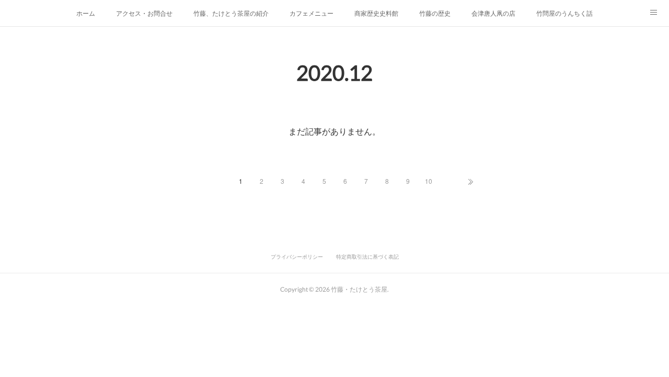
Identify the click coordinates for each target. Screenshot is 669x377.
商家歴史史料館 (376, 12)
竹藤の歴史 (435, 12)
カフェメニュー (311, 12)
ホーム (85, 12)
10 (428, 180)
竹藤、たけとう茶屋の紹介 (231, 12)
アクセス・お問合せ (144, 12)
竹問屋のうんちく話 (564, 12)
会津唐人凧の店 (493, 12)
